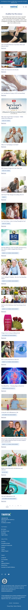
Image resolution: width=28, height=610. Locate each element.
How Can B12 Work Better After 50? (10, 359)
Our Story (3, 541)
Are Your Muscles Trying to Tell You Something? (13, 93)
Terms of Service (17, 606)
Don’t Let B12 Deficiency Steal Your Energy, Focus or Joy (13, 305)
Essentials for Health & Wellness (8, 567)
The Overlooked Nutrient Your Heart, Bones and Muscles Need (13, 45)
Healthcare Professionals (6, 545)
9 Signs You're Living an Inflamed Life (10, 333)
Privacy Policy (10, 606)
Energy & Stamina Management (10, 253)
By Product (3, 529)
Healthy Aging (6, 120)
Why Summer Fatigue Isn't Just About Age (11, 168)
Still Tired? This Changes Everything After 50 (12, 195)
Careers (3, 549)
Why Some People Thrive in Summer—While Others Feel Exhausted (12, 117)
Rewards (3, 547)
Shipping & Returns (5, 563)
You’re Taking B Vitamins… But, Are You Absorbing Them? (13, 277)
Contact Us (3, 557)
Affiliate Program (4, 551)
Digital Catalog (4, 534)
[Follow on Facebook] (2, 574)
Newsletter (3, 533)
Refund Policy (4, 565)
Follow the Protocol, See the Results (10, 70)
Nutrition (4, 472)
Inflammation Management (9, 335)
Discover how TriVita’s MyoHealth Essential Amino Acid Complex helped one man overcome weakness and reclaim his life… (13, 440)
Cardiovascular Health (8, 388)
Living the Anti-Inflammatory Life (9, 412)
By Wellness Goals (5, 531)
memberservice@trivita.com (6, 590)
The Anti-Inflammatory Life (8, 496)
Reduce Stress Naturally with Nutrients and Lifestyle (12, 469)
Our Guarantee (4, 559)
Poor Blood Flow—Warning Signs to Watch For (12, 386)
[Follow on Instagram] (5, 574)
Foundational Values (5, 543)
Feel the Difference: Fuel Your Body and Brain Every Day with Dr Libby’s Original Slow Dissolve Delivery (14, 249)
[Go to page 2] (20, 505)
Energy (4, 197)
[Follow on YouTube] (8, 574)
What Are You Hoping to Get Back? (9, 145)
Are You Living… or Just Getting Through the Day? (13, 221)
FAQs (2, 561)
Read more (3, 48)
